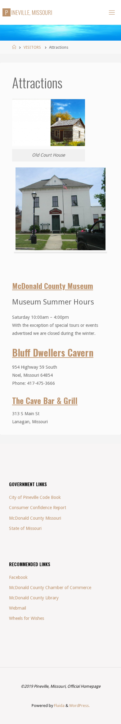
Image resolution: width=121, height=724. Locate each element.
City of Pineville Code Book (35, 497)
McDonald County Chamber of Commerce (50, 587)
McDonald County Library (34, 597)
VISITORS (32, 47)
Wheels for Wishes (26, 618)
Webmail (17, 608)
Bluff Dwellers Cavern (52, 352)
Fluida (59, 705)
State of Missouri (25, 528)
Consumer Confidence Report (37, 507)
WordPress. (79, 705)
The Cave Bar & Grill (45, 400)
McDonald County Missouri (35, 518)
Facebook (18, 577)
